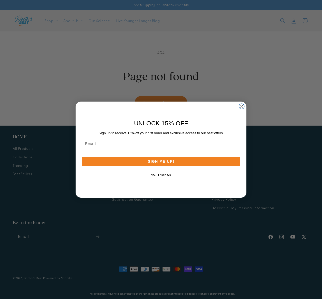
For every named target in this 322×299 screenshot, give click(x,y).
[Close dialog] (241, 106)
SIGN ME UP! (161, 161)
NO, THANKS (161, 174)
